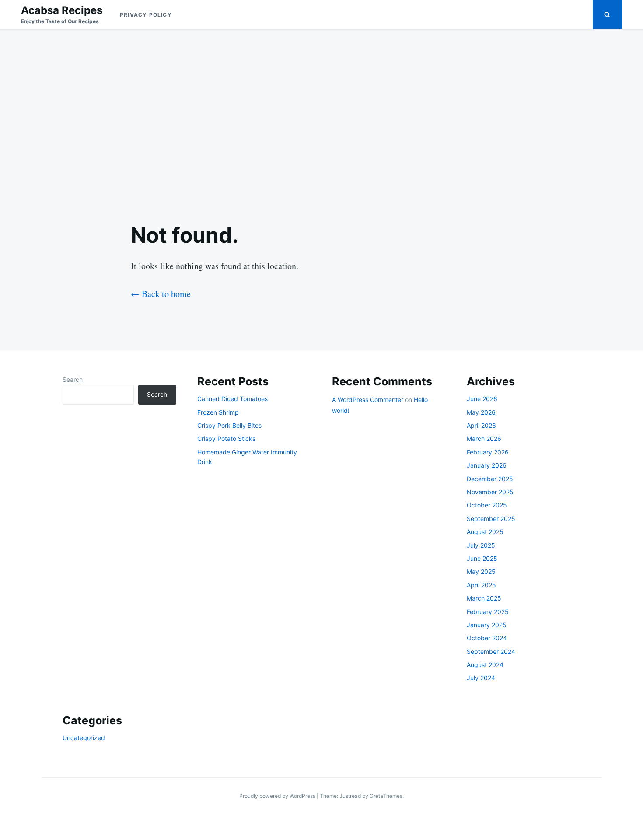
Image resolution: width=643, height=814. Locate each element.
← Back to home (161, 294)
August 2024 (485, 664)
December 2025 (490, 478)
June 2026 (482, 398)
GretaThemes (386, 796)
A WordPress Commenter (367, 399)
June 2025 (482, 558)
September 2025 (491, 518)
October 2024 (487, 638)
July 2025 (481, 545)
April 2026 (481, 425)
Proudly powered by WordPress (278, 796)
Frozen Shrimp (218, 412)
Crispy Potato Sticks (226, 438)
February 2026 (488, 452)
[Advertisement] (321, 119)
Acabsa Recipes (61, 10)
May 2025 (481, 571)
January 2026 (487, 465)
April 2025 (481, 585)
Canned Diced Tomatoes (232, 398)
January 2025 (487, 625)
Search (73, 379)
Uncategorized (84, 737)
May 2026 (481, 412)
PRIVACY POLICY (146, 14)
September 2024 (491, 651)
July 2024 (481, 677)
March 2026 (484, 438)
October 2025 (487, 505)
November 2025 (490, 492)
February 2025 (488, 611)
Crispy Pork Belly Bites (229, 425)
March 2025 (484, 598)
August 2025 (485, 531)
